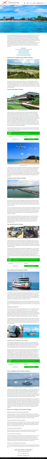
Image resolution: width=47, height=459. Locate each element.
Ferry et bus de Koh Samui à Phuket (23, 54)
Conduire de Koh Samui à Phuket (24, 51)
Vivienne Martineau (4, 30)
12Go (26, 124)
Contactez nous (37, 458)
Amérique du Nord (40, 3)
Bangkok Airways (29, 114)
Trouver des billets (32, 139)
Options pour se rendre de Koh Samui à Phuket (24, 49)
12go (33, 248)
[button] (45, 3)
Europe (27, 3)
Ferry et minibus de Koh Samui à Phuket (24, 55)
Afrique (34, 3)
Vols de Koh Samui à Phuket (24, 50)
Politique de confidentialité (31, 458)
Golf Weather (42, 458)
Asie (31, 3)
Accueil (2, 6)
